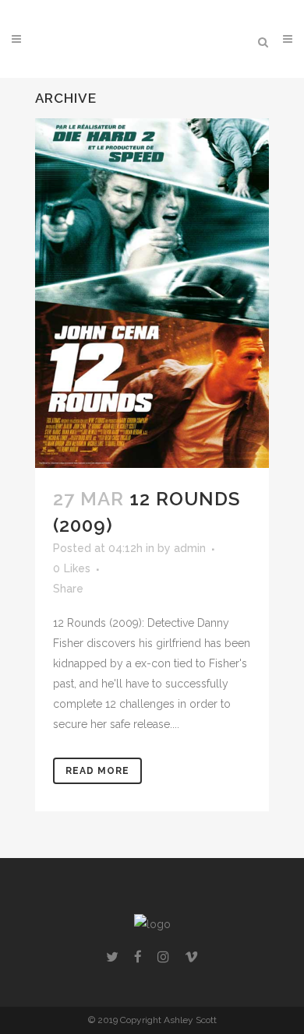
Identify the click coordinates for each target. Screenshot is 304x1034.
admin (190, 548)
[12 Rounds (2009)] (152, 293)
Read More (97, 770)
